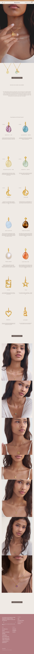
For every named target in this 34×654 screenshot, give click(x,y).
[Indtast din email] (15, 622)
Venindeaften (4, 635)
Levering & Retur (21, 620)
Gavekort (19, 623)
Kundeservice (20, 622)
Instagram (14, 630)
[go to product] (17, 69)
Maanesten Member (5, 632)
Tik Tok (14, 632)
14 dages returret (27, 0)
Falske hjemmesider (5, 638)
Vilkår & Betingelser (6, 639)
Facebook (14, 628)
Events (3, 630)
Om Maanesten (5, 628)
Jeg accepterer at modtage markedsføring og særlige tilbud (9, 624)
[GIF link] (4, 2)
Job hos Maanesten (5, 636)
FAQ (18, 618)
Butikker (3, 633)
